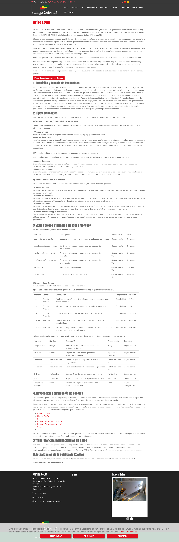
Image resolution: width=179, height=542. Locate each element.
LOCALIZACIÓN (137, 7)
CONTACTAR (68, 12)
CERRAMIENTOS (91, 7)
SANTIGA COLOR (77, 7)
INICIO (66, 7)
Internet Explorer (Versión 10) (49, 424)
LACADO (114, 7)
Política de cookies (128, 532)
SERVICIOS (124, 7)
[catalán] (128, 2)
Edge (39, 419)
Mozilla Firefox (43, 416)
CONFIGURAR (56, 536)
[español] (125, 2)
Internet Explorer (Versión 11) (49, 421)
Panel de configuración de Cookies (48, 78)
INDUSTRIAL (104, 7)
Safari (39, 429)
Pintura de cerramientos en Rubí (128, 503)
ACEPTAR (122, 536)
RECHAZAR (89, 536)
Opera (39, 427)
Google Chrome (43, 413)
